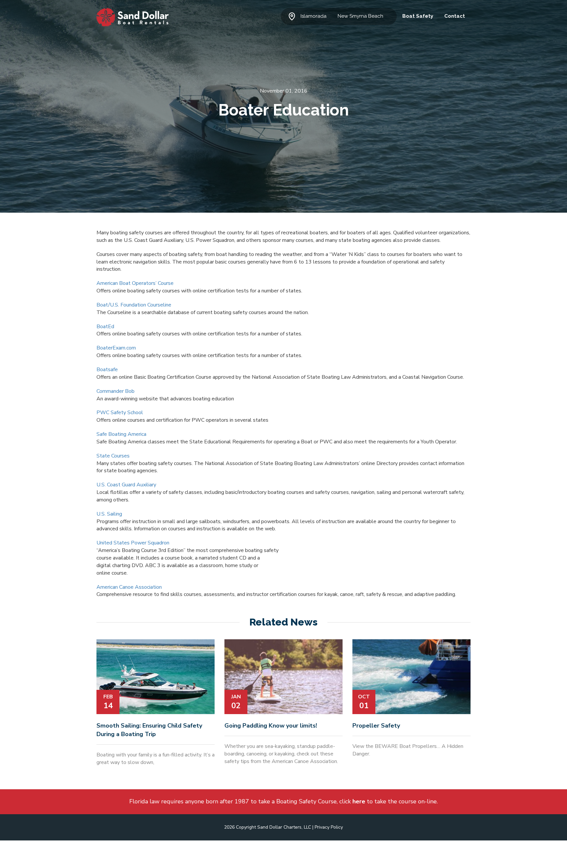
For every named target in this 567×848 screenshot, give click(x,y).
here (358, 801)
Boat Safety (417, 16)
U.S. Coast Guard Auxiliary (126, 484)
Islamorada (313, 16)
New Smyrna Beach (360, 16)
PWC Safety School (119, 412)
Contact (454, 16)
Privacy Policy (329, 827)
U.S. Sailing (109, 514)
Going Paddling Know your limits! (270, 726)
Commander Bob (115, 391)
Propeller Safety (376, 726)
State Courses (113, 455)
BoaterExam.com (116, 347)
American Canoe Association (129, 587)
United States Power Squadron (132, 542)
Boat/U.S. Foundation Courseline (133, 304)
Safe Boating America (121, 434)
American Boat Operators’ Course (135, 283)
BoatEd (105, 326)
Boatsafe (107, 369)
